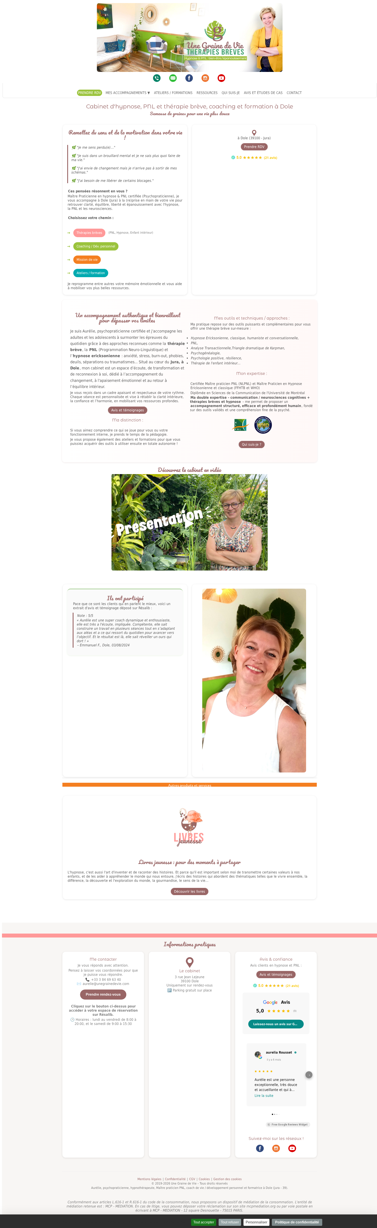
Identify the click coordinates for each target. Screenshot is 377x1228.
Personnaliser (256, 1222)
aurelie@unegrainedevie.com (106, 984)
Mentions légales (149, 1179)
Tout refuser (230, 1222)
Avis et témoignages (127, 410)
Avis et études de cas (263, 93)
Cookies (204, 1179)
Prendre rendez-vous (103, 994)
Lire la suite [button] (264, 1096)
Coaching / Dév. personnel (96, 246)
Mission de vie (87, 260)
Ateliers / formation (91, 273)
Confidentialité (175, 1179)
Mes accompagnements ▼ (128, 93)
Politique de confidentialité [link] (297, 1222)
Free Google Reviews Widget (290, 1124)
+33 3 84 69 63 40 (106, 980)
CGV (192, 1179)
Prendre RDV (89, 93)
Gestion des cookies (227, 1179)
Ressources (207, 93)
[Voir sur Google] (257, 1054)
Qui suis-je (231, 93)
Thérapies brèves (89, 233)
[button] (243, 1074)
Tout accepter (203, 1222)
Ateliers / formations (173, 93)
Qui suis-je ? (251, 444)
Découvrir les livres (189, 891)
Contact (294, 93)
